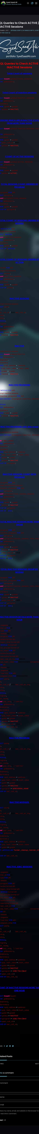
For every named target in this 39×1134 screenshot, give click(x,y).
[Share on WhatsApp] (13, 1046)
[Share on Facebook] (4, 1046)
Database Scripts (28, 30)
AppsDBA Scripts (16, 30)
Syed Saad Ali (6, 33)
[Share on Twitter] (7, 1046)
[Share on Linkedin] (10, 1046)
